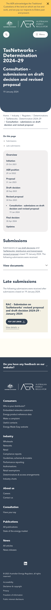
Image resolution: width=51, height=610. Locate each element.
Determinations (40, 115)
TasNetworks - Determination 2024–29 (23, 118)
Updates (10, 226)
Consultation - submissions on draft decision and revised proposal (26, 207)
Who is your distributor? (14, 406)
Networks (7, 445)
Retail (5, 450)
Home (6, 115)
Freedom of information (13, 595)
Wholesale (8, 441)
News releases (9, 550)
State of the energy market (15, 531)
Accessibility (8, 582)
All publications (10, 527)
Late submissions (13, 146)
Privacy (6, 591)
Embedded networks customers (18, 410)
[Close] (48, 3)
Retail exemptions (11, 470)
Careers (6, 493)
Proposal (10, 179)
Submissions (11, 141)
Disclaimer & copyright (12, 586)
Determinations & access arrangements (21, 474)
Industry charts (10, 479)
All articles (8, 546)
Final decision (12, 217)
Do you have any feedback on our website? (23, 366)
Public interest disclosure (13, 599)
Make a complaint (11, 418)
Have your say (9, 512)
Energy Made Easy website (15, 427)
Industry (15, 115)
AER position (12, 170)
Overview (11, 154)
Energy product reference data (17, 414)
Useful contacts (10, 422)
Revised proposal (14, 196)
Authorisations (9, 466)
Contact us (8, 497)
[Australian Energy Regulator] (25, 24)
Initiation (10, 161)
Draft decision (13, 187)
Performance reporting (13, 462)
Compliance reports (12, 454)
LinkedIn (25, 563)
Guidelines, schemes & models (17, 458)
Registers (26, 115)
